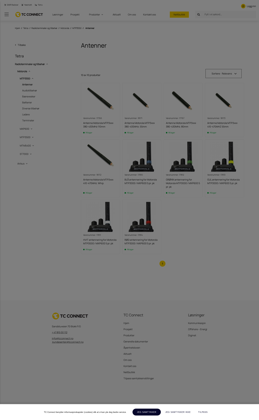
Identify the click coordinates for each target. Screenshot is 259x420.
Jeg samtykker (146, 412)
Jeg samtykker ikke (178, 412)
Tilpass (203, 412)
